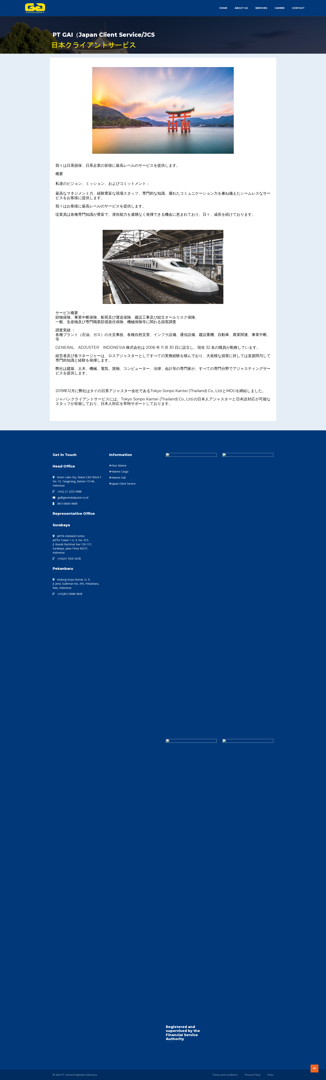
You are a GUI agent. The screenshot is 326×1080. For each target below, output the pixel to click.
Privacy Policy (252, 1074)
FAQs (270, 1074)
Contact (298, 8)
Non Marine (119, 465)
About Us (241, 8)
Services (261, 8)
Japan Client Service (124, 483)
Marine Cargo (120, 471)
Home (223, 8)
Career (279, 8)
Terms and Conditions (225, 1074)
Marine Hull (119, 477)
